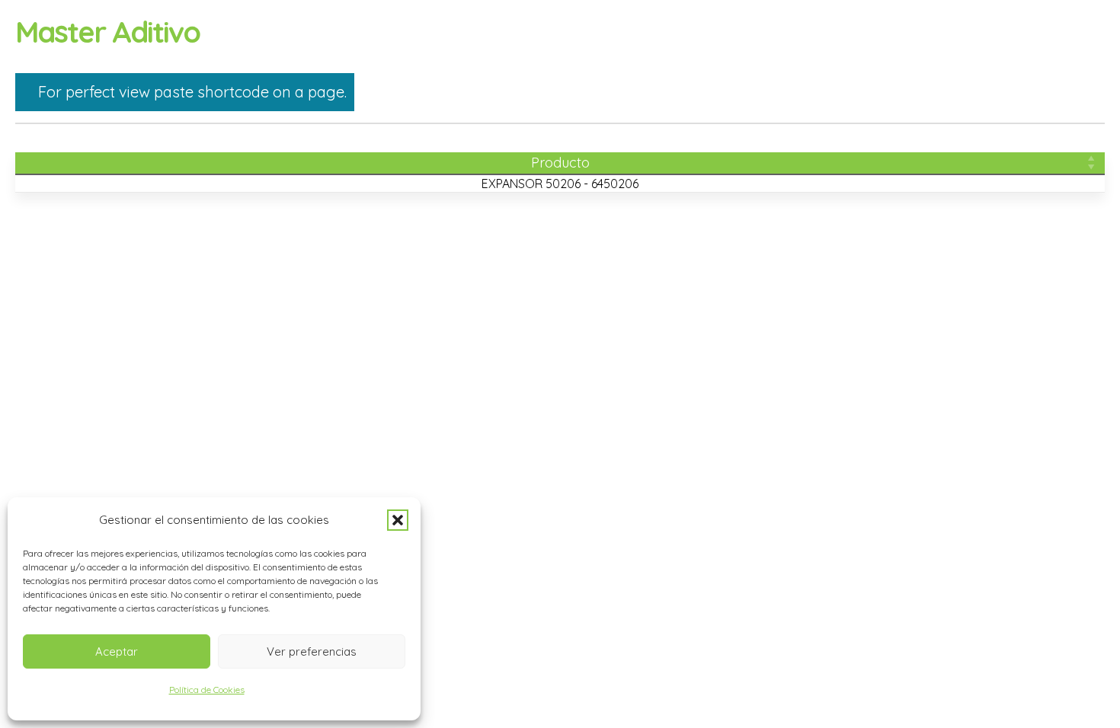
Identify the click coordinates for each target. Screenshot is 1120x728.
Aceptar (116, 651)
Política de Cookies (207, 689)
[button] (397, 520)
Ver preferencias (312, 651)
